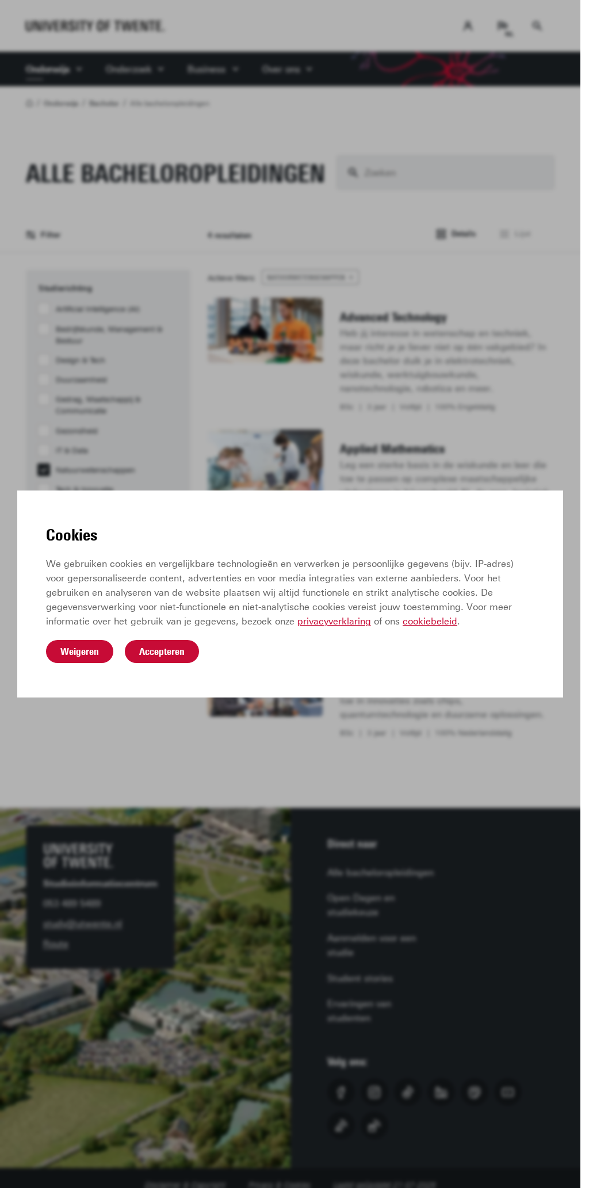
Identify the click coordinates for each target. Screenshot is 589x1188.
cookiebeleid (430, 621)
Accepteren (162, 651)
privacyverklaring (334, 621)
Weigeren (79, 651)
